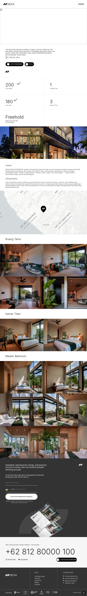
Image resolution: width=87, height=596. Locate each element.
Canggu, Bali (70, 583)
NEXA (36, 572)
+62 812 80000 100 (40, 551)
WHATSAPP (12, 559)
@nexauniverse (71, 581)
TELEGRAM (24, 559)
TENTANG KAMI (40, 576)
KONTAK (37, 584)
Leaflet (66, 233)
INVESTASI (38, 580)
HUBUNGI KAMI (68, 572)
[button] (14, 64)
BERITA (37, 582)
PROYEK (37, 578)
